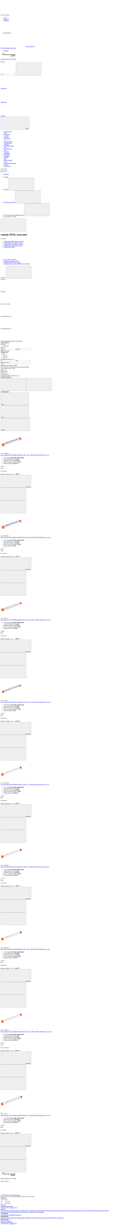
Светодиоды (7, 166)
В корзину (28, 486)
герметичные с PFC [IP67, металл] (13, 242)
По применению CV (6, 316)
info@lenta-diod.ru (15, 1195)
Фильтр (3, 430)
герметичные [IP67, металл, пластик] (14, 241)
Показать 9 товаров (6, 377)
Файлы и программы (57, 1218)
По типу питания (5, 304)
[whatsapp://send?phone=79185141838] (13, 1193)
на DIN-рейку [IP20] (9, 247)
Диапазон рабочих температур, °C (10, 375)
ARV (4, 354)
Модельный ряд (5, 351)
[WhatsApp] (13, 46)
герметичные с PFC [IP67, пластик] (13, 244)
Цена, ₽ (3, 347)
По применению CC (6, 328)
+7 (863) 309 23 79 (6, 1195)
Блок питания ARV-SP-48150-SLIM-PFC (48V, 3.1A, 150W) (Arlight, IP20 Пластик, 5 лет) (25, 866)
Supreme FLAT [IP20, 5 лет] (11, 261)
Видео (7, 1218)
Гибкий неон (6, 158)
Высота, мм (4, 372)
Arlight (12, 1207)
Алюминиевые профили (8, 143)
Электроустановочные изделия (23, 1212)
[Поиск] (28, 69)
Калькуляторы (39, 1218)
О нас (5, 17)
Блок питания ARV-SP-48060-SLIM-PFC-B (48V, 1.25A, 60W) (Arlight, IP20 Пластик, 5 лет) (25, 619)
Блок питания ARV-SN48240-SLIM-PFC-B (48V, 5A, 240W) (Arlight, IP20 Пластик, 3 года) (25, 1115)
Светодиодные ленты (6, 1210)
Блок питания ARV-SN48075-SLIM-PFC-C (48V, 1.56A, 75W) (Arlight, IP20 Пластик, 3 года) (26, 702)
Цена (2, 404)
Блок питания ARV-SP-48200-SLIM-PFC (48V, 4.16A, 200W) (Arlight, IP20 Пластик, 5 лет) (25, 949)
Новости (6, 19)
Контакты (13, 48)
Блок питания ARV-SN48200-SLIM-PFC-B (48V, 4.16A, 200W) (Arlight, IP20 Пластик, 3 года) (26, 1031)
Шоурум (6, 50)
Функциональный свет (64, 1210)
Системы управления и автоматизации (34, 1210)
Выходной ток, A (5, 362)
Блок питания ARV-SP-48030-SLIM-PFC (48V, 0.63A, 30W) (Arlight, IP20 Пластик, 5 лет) (25, 455)
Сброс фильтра (5, 342)
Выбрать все (4, 352)
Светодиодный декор (9, 1212)
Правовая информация (7, 1206)
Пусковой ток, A (5, 374)
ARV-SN (5, 356)
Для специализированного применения (12, 341)
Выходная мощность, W (7, 359)
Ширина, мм (4, 371)
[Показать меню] (21, 184)
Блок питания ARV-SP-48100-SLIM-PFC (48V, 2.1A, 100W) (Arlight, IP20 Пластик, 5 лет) (25, 784)
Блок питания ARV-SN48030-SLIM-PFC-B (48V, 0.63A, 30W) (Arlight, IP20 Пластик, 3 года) (26, 537)
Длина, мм (3, 370)
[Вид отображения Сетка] (13, 384)
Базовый (3, 291)
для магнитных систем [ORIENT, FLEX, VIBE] (17, 263)
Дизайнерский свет (76, 1210)
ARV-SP (5, 358)
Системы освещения (7, 152)
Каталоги (3, 1218)
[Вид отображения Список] (39, 384)
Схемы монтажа (47, 1218)
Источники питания (7, 135)
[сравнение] (13, 494)
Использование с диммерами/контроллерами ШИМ (15, 367)
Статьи (26, 1218)
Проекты (6, 20)
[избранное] (13, 506)
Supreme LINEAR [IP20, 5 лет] (12, 262)
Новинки (6, 174)
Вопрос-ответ (31, 1218)
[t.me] (37, 1193)
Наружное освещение (7, 155)
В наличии (6, 346)
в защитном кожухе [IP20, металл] (13, 245)
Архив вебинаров (19, 1218)
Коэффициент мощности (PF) (9, 365)
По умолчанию (4, 391)
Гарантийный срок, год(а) (8, 368)
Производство (8, 1215)
